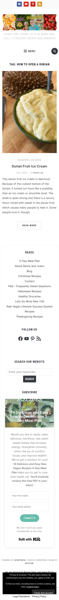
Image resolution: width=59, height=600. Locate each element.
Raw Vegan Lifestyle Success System (30, 306)
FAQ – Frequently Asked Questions (29, 286)
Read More (29, 225)
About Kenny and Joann (29, 266)
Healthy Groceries (29, 296)
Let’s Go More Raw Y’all (29, 301)
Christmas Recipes (29, 276)
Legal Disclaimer (21, 596)
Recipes (36, 160)
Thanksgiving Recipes (29, 316)
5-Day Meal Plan (29, 261)
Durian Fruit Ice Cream (29, 166)
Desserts (24, 160)
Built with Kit (29, 539)
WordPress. (20, 560)
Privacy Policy (39, 596)
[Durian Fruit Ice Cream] (29, 111)
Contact (30, 281)
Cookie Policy (32, 586)
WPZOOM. (29, 563)
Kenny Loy (38, 172)
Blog (29, 271)
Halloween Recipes (29, 291)
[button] (29, 51)
